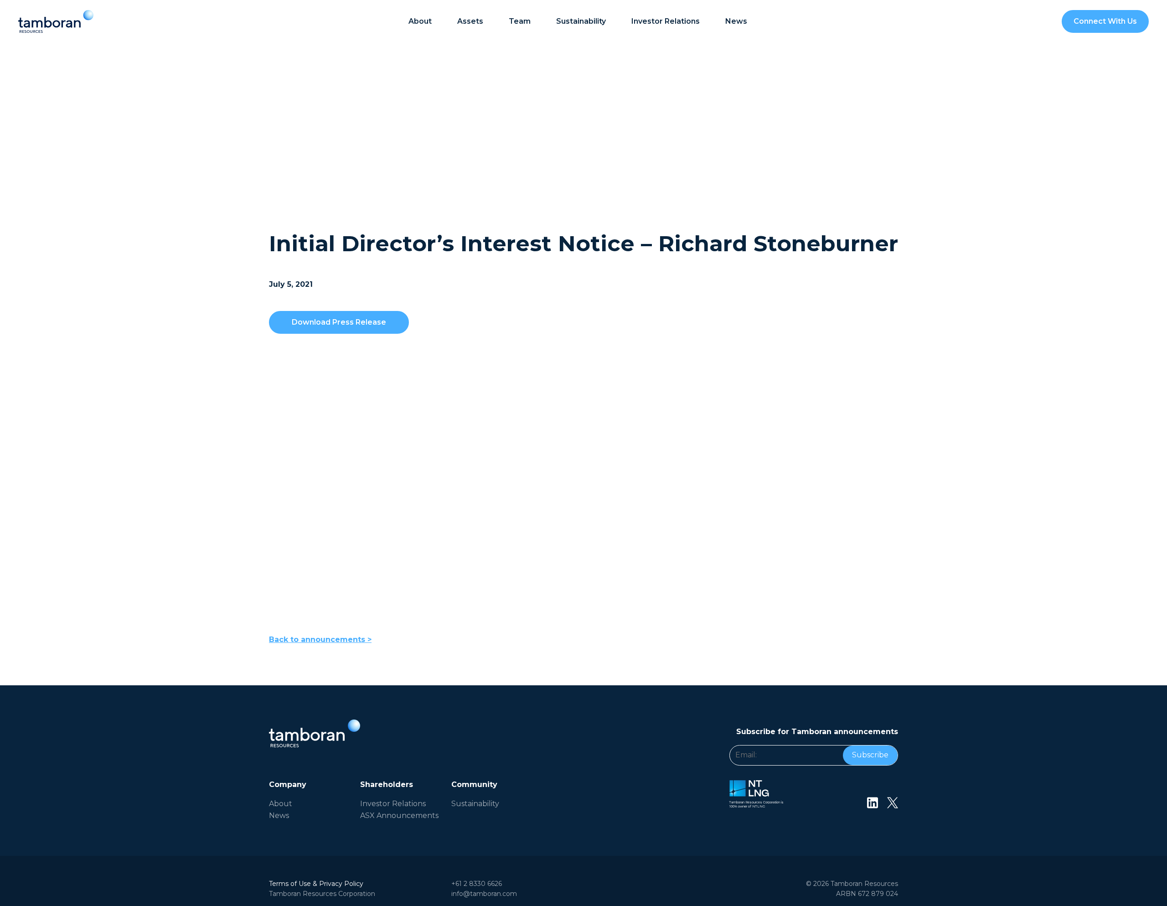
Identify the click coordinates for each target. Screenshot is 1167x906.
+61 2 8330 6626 (476, 884)
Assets (470, 21)
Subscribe (870, 755)
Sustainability (581, 21)
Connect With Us (1105, 21)
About (420, 21)
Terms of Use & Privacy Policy (316, 884)
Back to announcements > (320, 639)
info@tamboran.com (484, 894)
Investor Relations (393, 803)
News (736, 21)
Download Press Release (339, 322)
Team (520, 21)
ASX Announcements (399, 815)
